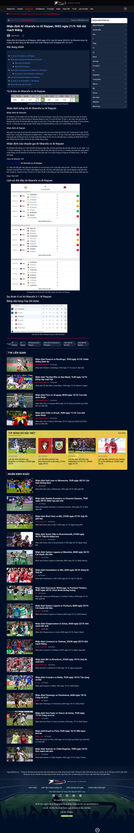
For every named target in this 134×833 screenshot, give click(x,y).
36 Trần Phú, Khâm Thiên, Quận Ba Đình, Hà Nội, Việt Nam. (70, 808)
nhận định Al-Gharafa (68, 344)
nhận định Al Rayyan (82, 344)
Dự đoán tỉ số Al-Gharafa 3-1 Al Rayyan (24, 81)
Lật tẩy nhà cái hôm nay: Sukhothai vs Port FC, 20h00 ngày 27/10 (80, 461)
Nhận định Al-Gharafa (22, 63)
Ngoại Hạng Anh (98, 25)
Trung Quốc (97, 79)
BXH (91, 9)
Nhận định (29, 9)
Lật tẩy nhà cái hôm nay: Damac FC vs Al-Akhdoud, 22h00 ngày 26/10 (111, 461)
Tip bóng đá (40, 9)
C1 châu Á (96, 66)
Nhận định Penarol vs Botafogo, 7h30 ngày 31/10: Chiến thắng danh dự (62, 360)
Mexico (95, 84)
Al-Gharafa (14, 344)
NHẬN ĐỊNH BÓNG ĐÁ (28, 20)
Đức (94, 34)
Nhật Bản (96, 102)
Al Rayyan (22, 344)
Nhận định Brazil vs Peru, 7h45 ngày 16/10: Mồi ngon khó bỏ (60, 732)
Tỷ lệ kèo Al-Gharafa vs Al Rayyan (22, 56)
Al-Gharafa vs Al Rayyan (33, 344)
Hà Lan (95, 93)
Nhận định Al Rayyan (22, 67)
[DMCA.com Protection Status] (67, 816)
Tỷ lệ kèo (50, 9)
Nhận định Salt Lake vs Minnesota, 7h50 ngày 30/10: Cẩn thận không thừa (62, 481)
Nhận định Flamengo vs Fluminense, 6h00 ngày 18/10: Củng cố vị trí (60, 696)
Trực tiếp (66, 9)
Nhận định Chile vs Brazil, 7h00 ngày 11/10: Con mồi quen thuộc (60, 414)
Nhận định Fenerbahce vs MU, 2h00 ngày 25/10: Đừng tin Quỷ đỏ (62, 571)
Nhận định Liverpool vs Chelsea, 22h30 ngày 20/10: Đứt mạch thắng (61, 642)
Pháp (94, 43)
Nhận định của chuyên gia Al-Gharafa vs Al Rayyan (28, 70)
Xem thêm (122, 433)
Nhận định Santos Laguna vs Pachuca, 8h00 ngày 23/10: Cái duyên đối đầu (62, 606)
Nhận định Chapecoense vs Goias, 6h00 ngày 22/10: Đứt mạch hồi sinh (62, 624)
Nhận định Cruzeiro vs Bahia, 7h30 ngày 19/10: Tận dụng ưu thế (62, 678)
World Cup (96, 106)
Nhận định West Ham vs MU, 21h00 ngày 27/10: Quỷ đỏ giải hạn (61, 517)
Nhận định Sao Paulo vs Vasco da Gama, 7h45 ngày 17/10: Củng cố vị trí (59, 714)
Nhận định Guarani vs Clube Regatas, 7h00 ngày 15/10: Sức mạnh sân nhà (61, 750)
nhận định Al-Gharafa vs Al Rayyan (52, 344)
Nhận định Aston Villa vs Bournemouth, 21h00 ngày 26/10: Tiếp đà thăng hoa (59, 535)
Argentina (96, 75)
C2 (94, 52)
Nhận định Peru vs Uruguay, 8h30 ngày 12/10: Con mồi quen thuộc (61, 396)
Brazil (95, 57)
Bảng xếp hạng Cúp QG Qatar (20, 84)
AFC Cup (95, 61)
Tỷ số (74, 9)
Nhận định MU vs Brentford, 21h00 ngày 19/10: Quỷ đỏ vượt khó (61, 660)
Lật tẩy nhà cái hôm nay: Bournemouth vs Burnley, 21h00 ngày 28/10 (51, 461)
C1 (94, 48)
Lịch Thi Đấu (83, 9)
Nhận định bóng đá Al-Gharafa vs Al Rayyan (26, 60)
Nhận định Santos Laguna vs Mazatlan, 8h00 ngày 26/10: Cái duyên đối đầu (62, 553)
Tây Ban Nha (97, 30)
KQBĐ (58, 9)
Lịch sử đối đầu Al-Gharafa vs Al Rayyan (25, 77)
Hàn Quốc (96, 97)
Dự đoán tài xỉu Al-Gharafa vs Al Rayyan (29, 74)
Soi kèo (20, 9)
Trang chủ (11, 9)
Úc (94, 70)
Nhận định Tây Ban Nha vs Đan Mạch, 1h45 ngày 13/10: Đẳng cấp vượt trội (61, 378)
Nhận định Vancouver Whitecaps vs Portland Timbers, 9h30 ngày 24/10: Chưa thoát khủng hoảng (61, 589)
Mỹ (94, 88)
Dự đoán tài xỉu (13, 163)
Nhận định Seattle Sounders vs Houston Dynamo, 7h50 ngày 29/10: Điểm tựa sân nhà (61, 499)
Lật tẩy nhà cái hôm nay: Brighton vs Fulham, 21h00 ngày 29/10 (21, 461)
